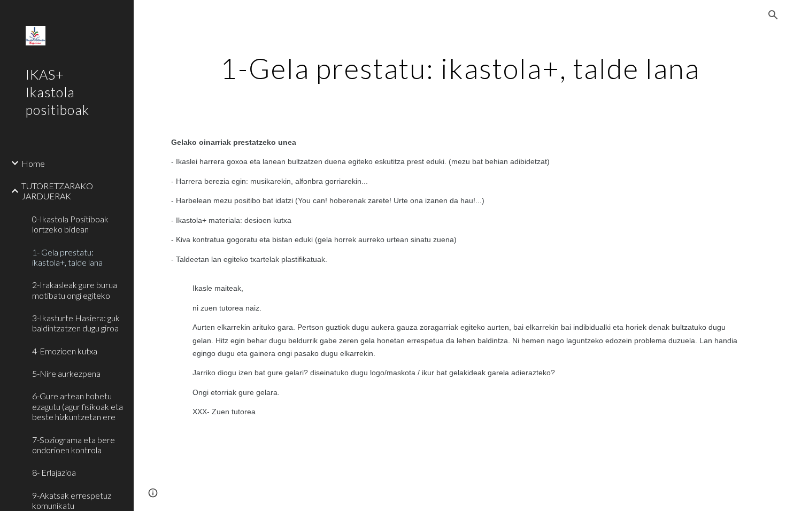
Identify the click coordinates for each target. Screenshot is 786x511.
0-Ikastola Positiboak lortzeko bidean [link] (70, 224)
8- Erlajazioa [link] (54, 472)
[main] (460, 67)
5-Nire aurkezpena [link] (66, 373)
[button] (773, 15)
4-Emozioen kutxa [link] (64, 351)
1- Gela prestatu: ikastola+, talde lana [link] (67, 257)
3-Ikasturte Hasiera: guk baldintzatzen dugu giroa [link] (76, 323)
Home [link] (33, 163)
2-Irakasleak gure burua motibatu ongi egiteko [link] (74, 290)
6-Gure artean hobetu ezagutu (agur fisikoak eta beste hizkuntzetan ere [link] (77, 406)
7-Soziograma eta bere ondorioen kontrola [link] (73, 445)
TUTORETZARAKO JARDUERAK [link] (57, 191)
